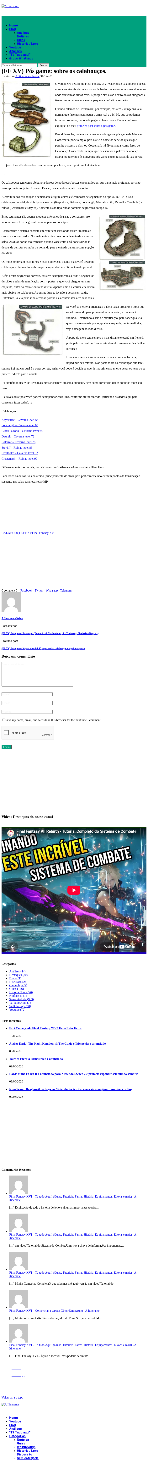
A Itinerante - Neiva (27, 76)
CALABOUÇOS (12, 533)
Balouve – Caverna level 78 (18, 442)
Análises (23, 33)
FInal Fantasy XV (43, 533)
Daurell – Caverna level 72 (18, 436)
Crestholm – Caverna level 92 (20, 453)
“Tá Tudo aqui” (19, 55)
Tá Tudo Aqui (20, 1002)
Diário (15, 978)
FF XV (27, 533)
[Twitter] (3, 11)
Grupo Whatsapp (21, 58)
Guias (21, 40)
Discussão (18, 981)
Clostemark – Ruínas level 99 (19, 458)
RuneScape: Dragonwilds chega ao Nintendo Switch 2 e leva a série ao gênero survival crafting (70, 1089)
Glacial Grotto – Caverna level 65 (22, 430)
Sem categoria (21, 999)
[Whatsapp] (8, 11)
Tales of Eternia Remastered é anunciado (36, 1058)
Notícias (23, 36)
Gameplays (18, 985)
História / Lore (27, 44)
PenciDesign (81, 1386)
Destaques (18, 974)
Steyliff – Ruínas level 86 (17, 447)
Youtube (15, 47)
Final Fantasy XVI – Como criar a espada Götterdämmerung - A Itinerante (54, 1310)
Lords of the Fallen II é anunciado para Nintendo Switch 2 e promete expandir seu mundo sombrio (73, 1074)
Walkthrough (20, 1006)
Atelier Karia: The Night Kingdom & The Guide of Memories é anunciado (57, 1043)
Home (13, 25)
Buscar (43, 65)
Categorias (17, 1436)
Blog (12, 29)
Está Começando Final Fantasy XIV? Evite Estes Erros (45, 1028)
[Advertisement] (74, 509)
